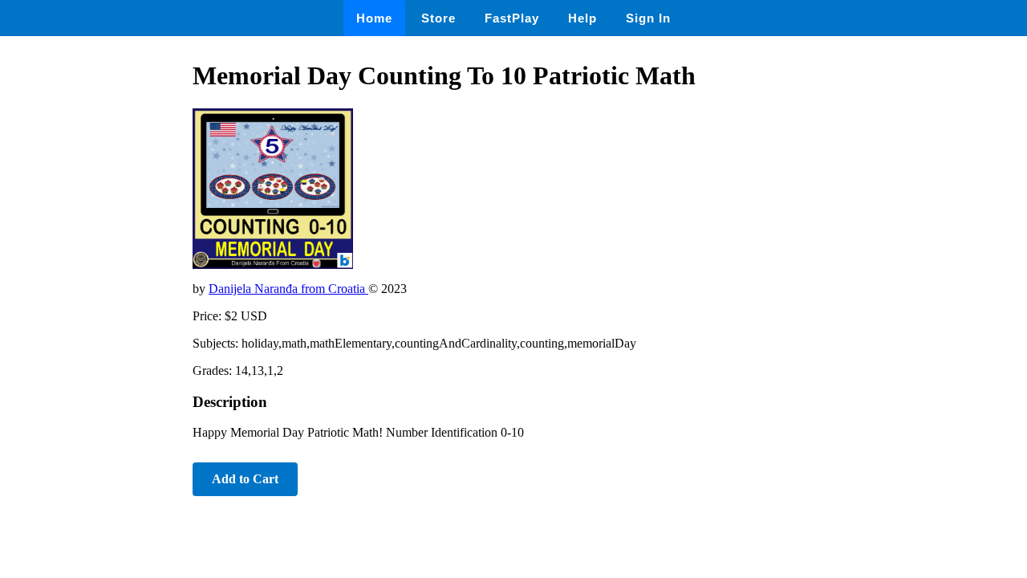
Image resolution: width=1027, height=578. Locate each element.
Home (374, 18)
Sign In (648, 18)
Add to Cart (245, 479)
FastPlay (512, 18)
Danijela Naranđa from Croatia (288, 288)
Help (582, 18)
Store (438, 18)
